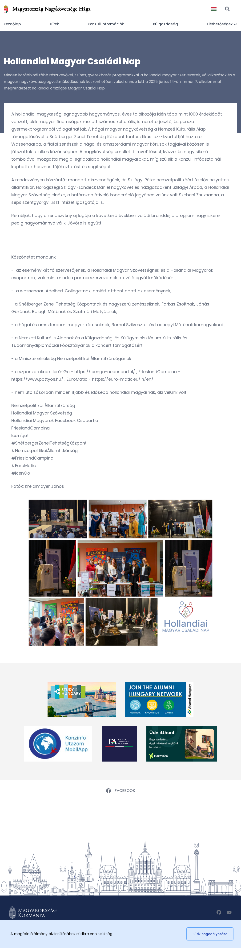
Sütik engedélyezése (210, 934)
